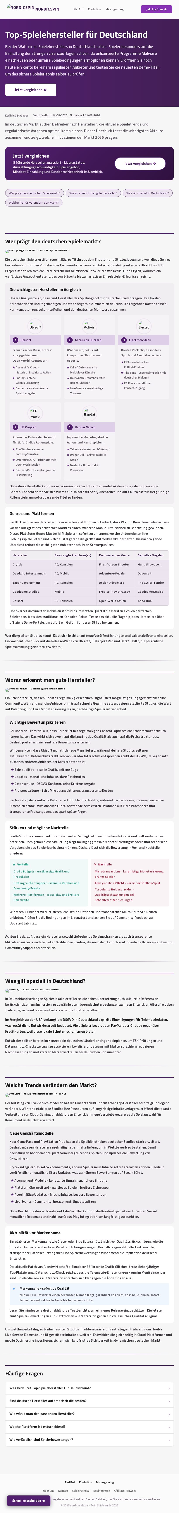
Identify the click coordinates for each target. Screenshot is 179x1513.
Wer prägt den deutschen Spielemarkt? (34, 193)
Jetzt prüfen (154, 9)
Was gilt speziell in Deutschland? (147, 193)
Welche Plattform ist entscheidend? (37, 1426)
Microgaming (114, 9)
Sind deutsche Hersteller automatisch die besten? (47, 1400)
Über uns (48, 1490)
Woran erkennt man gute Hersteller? (93, 193)
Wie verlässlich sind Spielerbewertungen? (41, 1439)
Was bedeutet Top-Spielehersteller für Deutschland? (50, 1388)
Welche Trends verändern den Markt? (34, 202)
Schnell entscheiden (26, 1500)
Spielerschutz (81, 1490)
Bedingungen (101, 1490)
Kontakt (63, 1490)
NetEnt (79, 9)
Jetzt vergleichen (28, 90)
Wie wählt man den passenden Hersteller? (41, 1413)
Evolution (94, 9)
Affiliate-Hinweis (125, 1490)
